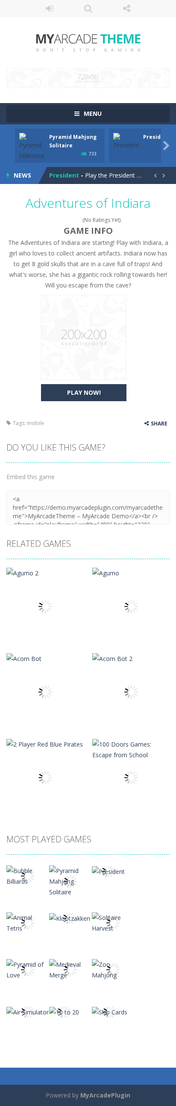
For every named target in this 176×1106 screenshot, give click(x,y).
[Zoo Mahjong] (113, 969)
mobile (35, 423)
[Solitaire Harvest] (113, 922)
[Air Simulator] (27, 1011)
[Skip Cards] (109, 1011)
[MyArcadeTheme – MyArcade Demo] (88, 42)
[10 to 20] (64, 1011)
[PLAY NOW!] (32, 151)
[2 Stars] (62, 220)
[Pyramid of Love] (27, 969)
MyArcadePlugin (105, 1095)
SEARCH (88, 8)
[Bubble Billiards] (27, 875)
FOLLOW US (126, 8)
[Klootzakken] (69, 918)
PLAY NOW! (84, 392)
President (64, 173)
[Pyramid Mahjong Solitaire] (70, 880)
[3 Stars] (67, 220)
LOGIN (49, 8)
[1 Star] (56, 220)
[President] (108, 871)
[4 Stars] (73, 220)
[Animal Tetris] (27, 922)
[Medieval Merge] (70, 969)
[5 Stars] (78, 220)
